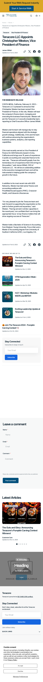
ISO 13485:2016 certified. (25, 596)
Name (5, 430)
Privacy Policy (12, 660)
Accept (20, 666)
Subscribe (11, 357)
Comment (6, 453)
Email (4, 442)
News (10, 22)
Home (4, 22)
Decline (20, 671)
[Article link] (21, 264)
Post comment (10, 480)
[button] (3, 15)
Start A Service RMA (21, 8)
